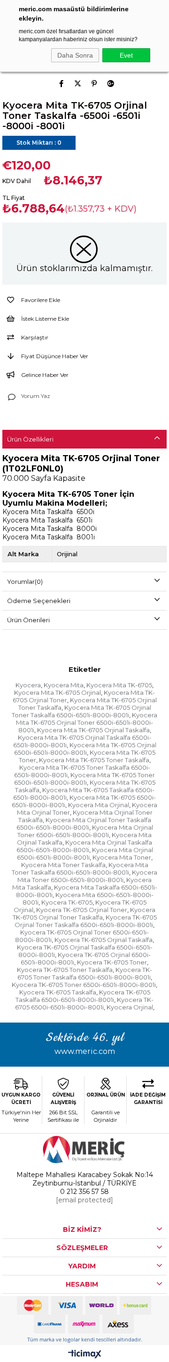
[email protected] (84, 1200)
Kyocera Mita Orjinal (98, 805)
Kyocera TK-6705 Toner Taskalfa (65, 969)
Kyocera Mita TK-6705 (119, 685)
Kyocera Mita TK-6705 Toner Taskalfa (94, 760)
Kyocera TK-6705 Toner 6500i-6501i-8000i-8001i (84, 984)
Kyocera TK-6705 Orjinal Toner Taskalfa (84, 913)
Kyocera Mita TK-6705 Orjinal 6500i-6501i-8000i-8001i (85, 748)
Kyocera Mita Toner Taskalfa (63, 865)
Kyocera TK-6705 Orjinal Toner (81, 909)
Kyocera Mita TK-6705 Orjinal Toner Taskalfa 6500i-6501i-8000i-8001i (81, 711)
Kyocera (28, 685)
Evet (126, 55)
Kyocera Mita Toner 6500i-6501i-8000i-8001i (87, 876)
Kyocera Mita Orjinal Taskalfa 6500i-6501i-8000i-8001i (84, 846)
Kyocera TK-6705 (66, 902)
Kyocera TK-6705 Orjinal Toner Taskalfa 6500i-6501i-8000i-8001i (86, 920)
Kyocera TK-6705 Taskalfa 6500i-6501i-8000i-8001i (82, 995)
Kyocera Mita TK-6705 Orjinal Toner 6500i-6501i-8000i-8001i (86, 722)
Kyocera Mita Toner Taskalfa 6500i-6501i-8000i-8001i (80, 868)
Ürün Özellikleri (30, 439)
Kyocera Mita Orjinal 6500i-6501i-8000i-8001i (85, 853)
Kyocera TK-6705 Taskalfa (57, 992)
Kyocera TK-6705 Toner (112, 962)
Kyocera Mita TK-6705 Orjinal (57, 692)
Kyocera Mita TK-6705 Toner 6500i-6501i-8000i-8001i (84, 778)
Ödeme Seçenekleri (38, 600)
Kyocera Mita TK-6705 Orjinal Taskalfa (93, 730)
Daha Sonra (75, 55)
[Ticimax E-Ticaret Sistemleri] (84, 1355)
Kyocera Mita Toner (121, 857)
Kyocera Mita (64, 685)
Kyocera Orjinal (130, 1007)
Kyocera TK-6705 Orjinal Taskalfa (103, 939)
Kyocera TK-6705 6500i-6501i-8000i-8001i (84, 1003)
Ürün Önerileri (28, 620)
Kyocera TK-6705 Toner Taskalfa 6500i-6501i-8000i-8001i (85, 973)
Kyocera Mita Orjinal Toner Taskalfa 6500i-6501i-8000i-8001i (83, 823)
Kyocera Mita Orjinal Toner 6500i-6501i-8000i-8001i (85, 831)
